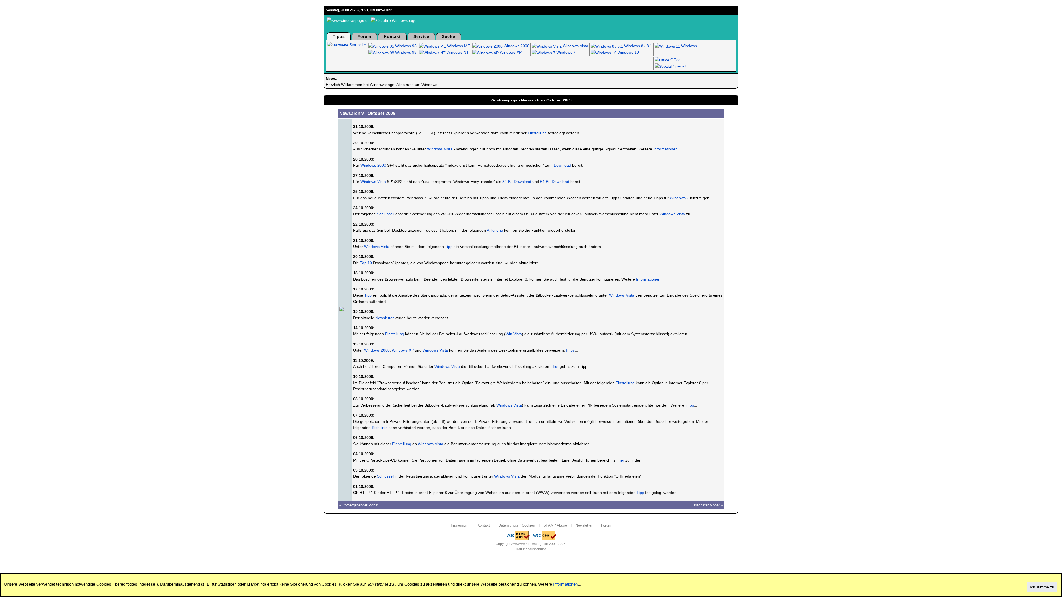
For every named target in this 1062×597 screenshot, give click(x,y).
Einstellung (537, 133)
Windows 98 (405, 52)
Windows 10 (627, 52)
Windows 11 (691, 46)
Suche (448, 36)
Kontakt (392, 36)
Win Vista (514, 334)
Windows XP (510, 52)
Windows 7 (565, 52)
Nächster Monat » (708, 505)
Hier (555, 366)
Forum (364, 36)
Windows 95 (405, 46)
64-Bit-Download (554, 181)
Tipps (339, 36)
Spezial (679, 66)
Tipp (448, 246)
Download (562, 165)
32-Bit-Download (516, 181)
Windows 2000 (516, 46)
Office (675, 59)
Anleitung (495, 230)
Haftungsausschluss (531, 549)
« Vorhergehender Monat (358, 505)
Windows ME (458, 46)
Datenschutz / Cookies (516, 525)
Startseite (357, 45)
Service (421, 36)
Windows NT (457, 52)
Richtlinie (379, 427)
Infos (570, 350)
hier (621, 460)
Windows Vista (575, 46)
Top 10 (366, 263)
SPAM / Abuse (555, 525)
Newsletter (384, 318)
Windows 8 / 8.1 (637, 46)
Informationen (665, 149)
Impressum (460, 525)
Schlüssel (385, 214)
